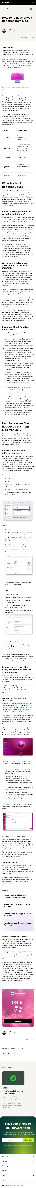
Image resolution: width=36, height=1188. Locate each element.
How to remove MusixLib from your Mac (17, 905)
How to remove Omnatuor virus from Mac (17, 924)
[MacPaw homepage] (3, 1185)
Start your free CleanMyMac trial (13, 59)
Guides (5, 1087)
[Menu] (33, 2)
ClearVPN (13, 869)
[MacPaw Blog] (7, 2)
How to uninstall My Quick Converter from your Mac (15, 896)
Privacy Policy (17, 1147)
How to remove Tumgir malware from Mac (17, 915)
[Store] (29, 2)
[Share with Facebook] (4, 1053)
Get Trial (18, 1021)
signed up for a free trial (19, 761)
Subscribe (28, 1140)
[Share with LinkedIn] (9, 1053)
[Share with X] (14, 1053)
